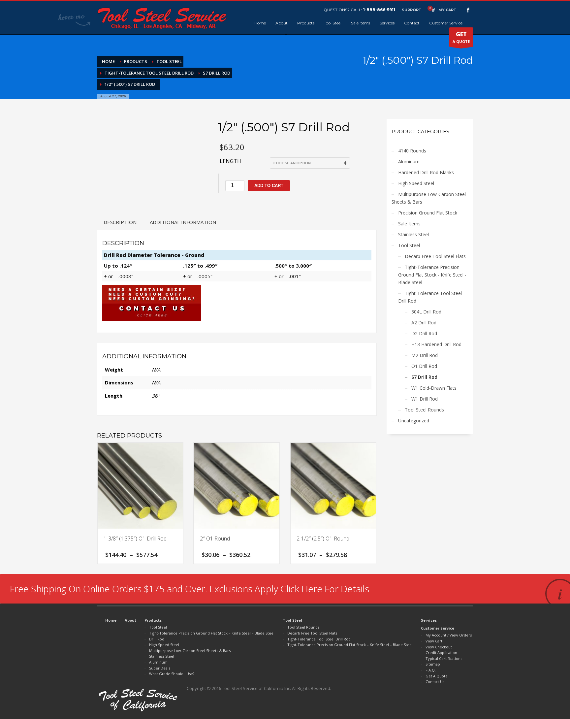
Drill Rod (156, 639)
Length (230, 161)
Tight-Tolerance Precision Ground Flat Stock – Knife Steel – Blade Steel (211, 633)
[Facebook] (468, 10)
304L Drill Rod (426, 312)
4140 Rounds (412, 150)
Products (153, 620)
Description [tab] (120, 222)
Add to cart (268, 185)
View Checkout (439, 646)
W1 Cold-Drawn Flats (434, 388)
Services (429, 620)
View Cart (434, 640)
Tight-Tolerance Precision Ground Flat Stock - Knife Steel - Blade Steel (432, 274)
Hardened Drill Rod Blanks (426, 172)
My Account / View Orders (449, 635)
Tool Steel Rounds (424, 410)
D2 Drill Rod (424, 333)
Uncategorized (413, 420)
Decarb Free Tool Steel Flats (435, 256)
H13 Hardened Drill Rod (436, 344)
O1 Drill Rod (424, 366)
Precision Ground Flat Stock (427, 213)
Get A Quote (437, 675)
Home (110, 620)
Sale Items (409, 223)
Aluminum (409, 161)
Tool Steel (409, 245)
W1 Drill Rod (424, 399)
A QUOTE (461, 37)
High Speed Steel (416, 183)
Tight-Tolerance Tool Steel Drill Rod (430, 297)
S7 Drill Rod (424, 377)
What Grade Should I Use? (171, 673)
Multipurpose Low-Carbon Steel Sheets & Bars (429, 198)
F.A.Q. (431, 670)
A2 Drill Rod (423, 322)
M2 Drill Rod (424, 355)
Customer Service (437, 628)
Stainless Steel (413, 234)
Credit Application (441, 652)
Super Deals (159, 668)
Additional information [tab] (183, 222)
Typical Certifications (444, 658)
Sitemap (433, 664)
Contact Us (435, 681)
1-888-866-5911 (379, 9)
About (130, 620)
